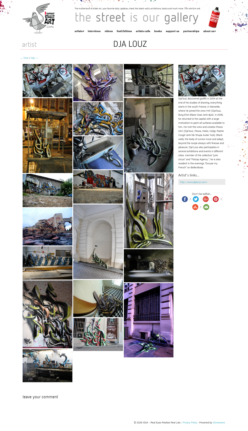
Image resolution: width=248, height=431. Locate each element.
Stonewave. (219, 422)
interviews (94, 31)
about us (208, 31)
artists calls (143, 31)
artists (78, 31)
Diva (24, 57)
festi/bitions (124, 31)
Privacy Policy (190, 422)
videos (109, 31)
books (158, 31)
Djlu (34, 57)
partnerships (191, 31)
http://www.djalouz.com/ (194, 182)
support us (172, 31)
